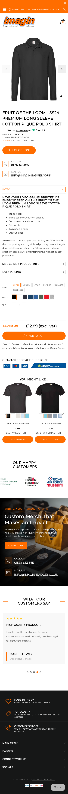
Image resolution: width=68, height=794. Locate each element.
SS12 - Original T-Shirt (50, 432)
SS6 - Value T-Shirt (18, 432)
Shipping (6, 140)
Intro (6, 189)
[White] (13, 415)
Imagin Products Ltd (43, 779)
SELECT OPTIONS (19, 150)
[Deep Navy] (50, 415)
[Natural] (18, 415)
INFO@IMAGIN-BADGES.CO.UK (31, 175)
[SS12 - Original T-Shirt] (50, 397)
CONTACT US (15, 545)
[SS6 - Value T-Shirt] (17, 397)
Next (62, 413)
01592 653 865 (20, 165)
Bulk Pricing (11, 272)
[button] (27, 672)
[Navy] (55, 415)
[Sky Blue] (23, 415)
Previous (5, 413)
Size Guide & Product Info (21, 264)
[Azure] (27, 415)
